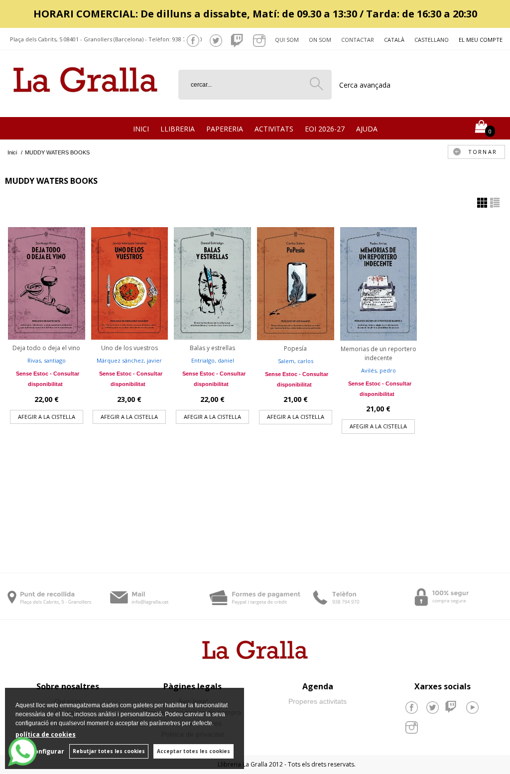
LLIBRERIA (177, 128)
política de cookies (45, 734)
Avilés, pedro (378, 370)
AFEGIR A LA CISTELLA (46, 416)
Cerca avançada (364, 85)
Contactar (357, 39)
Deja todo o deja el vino (46, 348)
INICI (141, 128)
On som (320, 39)
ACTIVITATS (274, 128)
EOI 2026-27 (325, 128)
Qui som (287, 39)
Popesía (295, 348)
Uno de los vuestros (129, 348)
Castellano (431, 39)
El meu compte (481, 39)
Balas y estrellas (212, 348)
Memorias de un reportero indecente (378, 353)
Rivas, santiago (46, 360)
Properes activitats (317, 701)
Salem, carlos (295, 361)
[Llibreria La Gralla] (85, 105)
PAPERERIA (224, 128)
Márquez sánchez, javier (129, 360)
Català (394, 39)
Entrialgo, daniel (212, 360)
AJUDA (367, 128)
